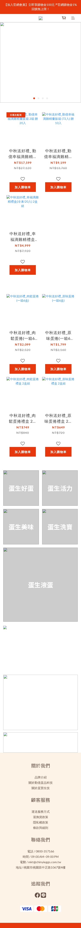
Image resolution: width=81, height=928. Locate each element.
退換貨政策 (40, 817)
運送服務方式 (41, 811)
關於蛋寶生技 (41, 788)
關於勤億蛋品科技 (41, 782)
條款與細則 (40, 827)
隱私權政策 (40, 822)
